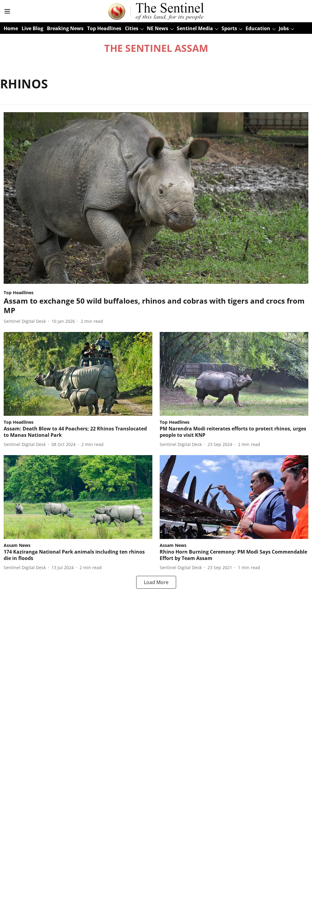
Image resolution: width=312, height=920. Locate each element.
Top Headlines (104, 28)
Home (11, 28)
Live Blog (32, 28)
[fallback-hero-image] (156, 198)
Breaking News (65, 28)
